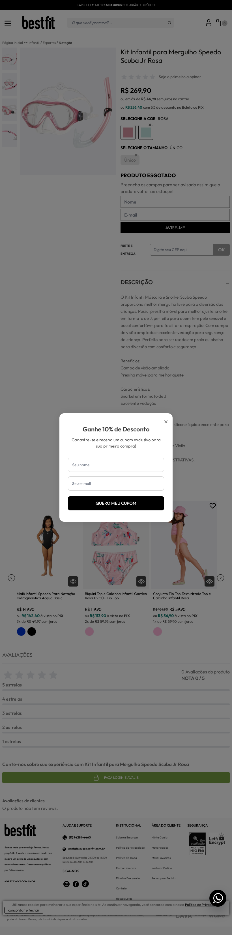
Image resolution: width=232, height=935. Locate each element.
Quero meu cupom (116, 503)
